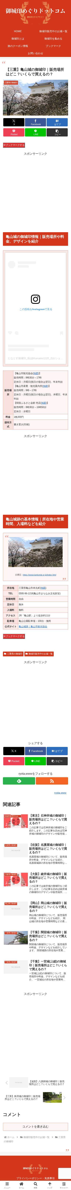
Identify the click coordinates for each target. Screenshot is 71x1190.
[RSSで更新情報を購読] (52, 781)
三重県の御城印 (14, 653)
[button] (57, 132)
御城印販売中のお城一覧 (41, 653)
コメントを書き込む (35, 1126)
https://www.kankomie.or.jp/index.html (39, 575)
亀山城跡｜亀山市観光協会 (33, 626)
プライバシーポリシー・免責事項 (35, 1178)
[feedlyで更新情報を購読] (19, 781)
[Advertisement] (35, 192)
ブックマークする (15, 145)
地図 (35, 373)
